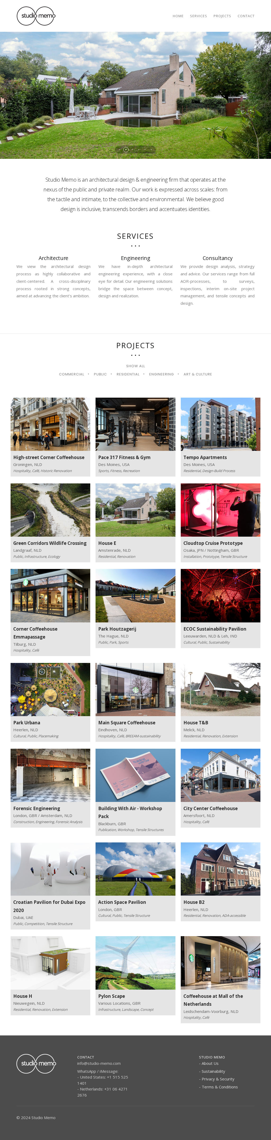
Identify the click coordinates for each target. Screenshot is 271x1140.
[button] (119, 149)
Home (178, 16)
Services (198, 16)
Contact (246, 16)
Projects (222, 16)
